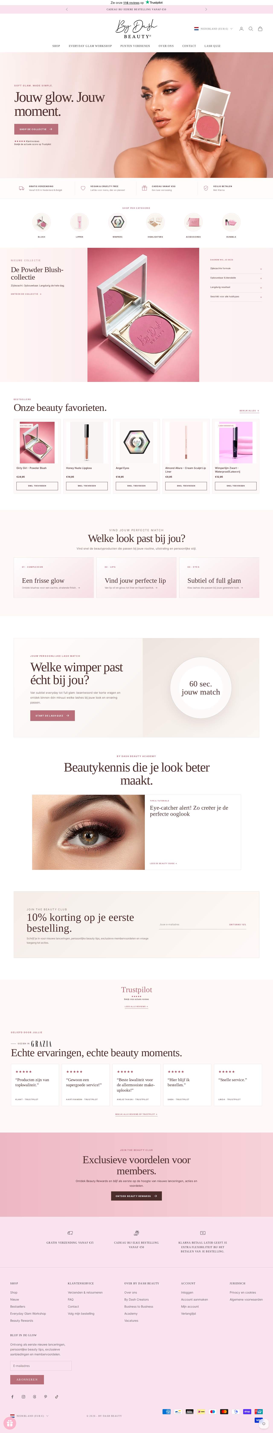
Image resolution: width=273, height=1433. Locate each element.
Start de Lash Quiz (53, 715)
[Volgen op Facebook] (12, 1397)
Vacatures (131, 1320)
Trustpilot (136, 997)
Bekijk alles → (249, 411)
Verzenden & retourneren (85, 1292)
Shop (13, 1292)
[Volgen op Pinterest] (46, 1397)
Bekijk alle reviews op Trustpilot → (136, 1114)
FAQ (71, 1299)
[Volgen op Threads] (34, 1397)
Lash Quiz (213, 46)
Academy (131, 1313)
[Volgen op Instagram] (23, 1397)
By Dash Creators (136, 1299)
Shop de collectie (36, 129)
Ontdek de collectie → (26, 294)
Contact (189, 46)
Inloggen (187, 1292)
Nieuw (14, 1299)
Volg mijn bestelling (81, 1313)
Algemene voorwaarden (246, 1299)
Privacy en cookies (243, 1292)
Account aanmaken (194, 1299)
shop (56, 46)
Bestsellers (17, 1306)
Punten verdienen (135, 46)
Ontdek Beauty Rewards (136, 1196)
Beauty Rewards (21, 1320)
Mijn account (190, 1306)
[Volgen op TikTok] (57, 1397)
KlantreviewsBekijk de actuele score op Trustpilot (32, 143)
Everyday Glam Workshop (90, 46)
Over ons (166, 46)
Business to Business (138, 1306)
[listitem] (54, 577)
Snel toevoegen (37, 486)
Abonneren (27, 1379)
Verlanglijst (188, 1313)
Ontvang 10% (237, 924)
